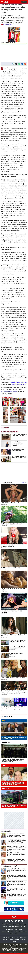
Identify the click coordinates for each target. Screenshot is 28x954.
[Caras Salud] (14, 904)
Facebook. (22, 384)
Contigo (20, 929)
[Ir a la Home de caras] (6, 2)
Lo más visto (6, 831)
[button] (14, 35)
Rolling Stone (17, 931)
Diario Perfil (5, 924)
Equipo (11, 939)
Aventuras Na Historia (6, 931)
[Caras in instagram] (6, 921)
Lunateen (17, 926)
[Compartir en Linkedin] (22, 64)
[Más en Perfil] (8, 717)
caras (14, 766)
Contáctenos (22, 937)
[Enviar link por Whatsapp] (19, 64)
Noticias (11, 924)
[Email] (25, 64)
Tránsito (14, 941)
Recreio (11, 934)
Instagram (15, 384)
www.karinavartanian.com (19, 382)
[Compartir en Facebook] (13, 64)
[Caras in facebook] (9, 921)
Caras (15, 929)
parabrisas (14, 789)
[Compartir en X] (16, 64)
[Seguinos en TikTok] (16, 921)
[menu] (2, 2)
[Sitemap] (22, 921)
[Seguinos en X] (12, 921)
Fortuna (24, 924)
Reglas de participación (19, 939)
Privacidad (5, 939)
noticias (14, 721)
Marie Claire (18, 924)
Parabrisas (11, 926)
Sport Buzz (24, 931)
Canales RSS (6, 937)
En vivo (24, 1)
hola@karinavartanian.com (9, 391)
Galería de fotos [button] (7, 24)
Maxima (16, 934)
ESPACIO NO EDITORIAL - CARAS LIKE (8, 4)
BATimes (23, 926)
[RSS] (19, 921)
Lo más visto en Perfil (9, 866)
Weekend (5, 926)
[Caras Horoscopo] (14, 910)
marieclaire (14, 743)
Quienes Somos (14, 937)
